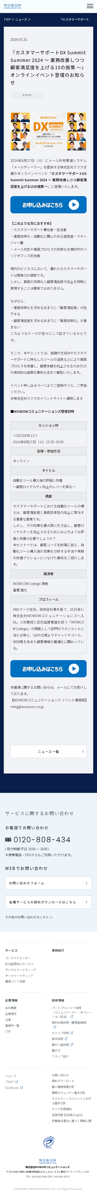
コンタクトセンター (18, 958)
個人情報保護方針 (63, 1087)
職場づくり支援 (15, 981)
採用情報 (58, 1000)
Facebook (12, 1088)
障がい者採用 (60, 1045)
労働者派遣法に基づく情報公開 (71, 1121)
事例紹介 (58, 950)
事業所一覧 (12, 1025)
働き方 (56, 1050)
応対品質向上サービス (19, 964)
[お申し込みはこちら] (48, 204)
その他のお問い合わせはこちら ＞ (29, 917)
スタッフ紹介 (60, 1056)
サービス (11, 950)
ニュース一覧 (48, 751)
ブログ (9, 1082)
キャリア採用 (60, 1033)
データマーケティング (19, 976)
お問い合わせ (60, 1075)
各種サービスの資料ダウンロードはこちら (42, 902)
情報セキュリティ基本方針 (68, 1093)
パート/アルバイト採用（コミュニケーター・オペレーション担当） (71, 1012)
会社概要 (10, 1008)
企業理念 (10, 1014)
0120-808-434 (42, 840)
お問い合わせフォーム (26, 883)
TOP (7, 19)
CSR (7, 1031)
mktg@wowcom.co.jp (27, 706)
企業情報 (11, 1000)
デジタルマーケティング (20, 970)
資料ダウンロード (63, 1081)
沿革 (8, 1020)
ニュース (21, 19)
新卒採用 (57, 1039)
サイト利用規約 (62, 1109)
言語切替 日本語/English (67, 1115)
